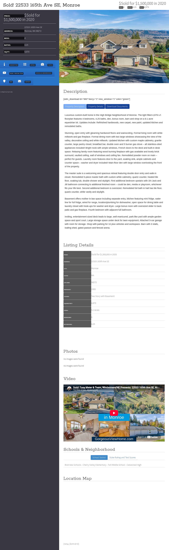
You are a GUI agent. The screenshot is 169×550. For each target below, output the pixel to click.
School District (99, 457)
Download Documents (117, 106)
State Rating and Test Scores (122, 457)
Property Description (74, 106)
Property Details (95, 106)
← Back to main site (6, 92)
